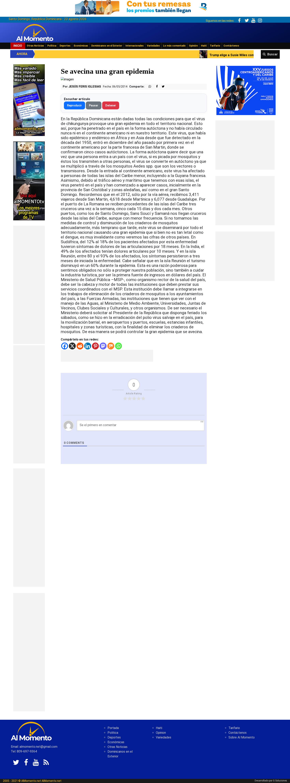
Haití (204, 45)
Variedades (153, 45)
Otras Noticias (35, 45)
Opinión (193, 45)
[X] (72, 346)
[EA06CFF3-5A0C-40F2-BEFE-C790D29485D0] (29, 180)
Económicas (81, 45)
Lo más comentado (174, 45)
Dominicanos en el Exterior (106, 45)
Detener (110, 105)
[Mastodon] (103, 346)
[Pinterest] (95, 346)
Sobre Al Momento (241, 737)
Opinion (161, 733)
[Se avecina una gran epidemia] (67, 79)
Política (51, 45)
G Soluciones (280, 780)
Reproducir (74, 105)
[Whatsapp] (118, 346)
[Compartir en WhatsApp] (148, 86)
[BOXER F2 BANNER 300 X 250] (246, 90)
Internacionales (134, 45)
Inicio (17, 45)
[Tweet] (162, 86)
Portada (113, 728)
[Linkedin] (87, 346)
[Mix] (110, 346)
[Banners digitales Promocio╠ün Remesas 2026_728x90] (145, 6)
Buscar (272, 54)
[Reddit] (80, 346)
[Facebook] (64, 346)
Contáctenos (231, 45)
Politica (113, 733)
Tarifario (215, 45)
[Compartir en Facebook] (155, 86)
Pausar (93, 105)
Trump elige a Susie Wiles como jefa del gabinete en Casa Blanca (215, 55)
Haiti (159, 728)
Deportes (65, 45)
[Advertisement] (29, 285)
